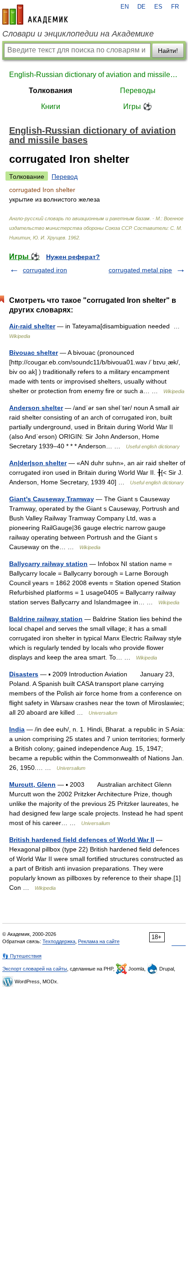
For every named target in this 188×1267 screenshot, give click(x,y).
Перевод (65, 176)
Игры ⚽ (137, 106)
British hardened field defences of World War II (81, 839)
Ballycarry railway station (48, 563)
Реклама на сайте (99, 941)
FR (175, 7)
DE (141, 7)
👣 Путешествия (22, 956)
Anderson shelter (36, 407)
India (17, 729)
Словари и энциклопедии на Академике (78, 33)
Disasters (23, 674)
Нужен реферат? (73, 256)
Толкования (50, 90)
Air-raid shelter (32, 326)
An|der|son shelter (38, 463)
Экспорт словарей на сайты (34, 968)
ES (158, 7)
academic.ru (35, 15)
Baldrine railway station (46, 619)
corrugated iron (45, 270)
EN (124, 7)
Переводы (138, 90)
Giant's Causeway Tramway (51, 499)
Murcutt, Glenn (32, 784)
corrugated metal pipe (140, 270)
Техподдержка (58, 941)
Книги (50, 106)
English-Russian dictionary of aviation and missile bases (94, 74)
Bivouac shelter (33, 352)
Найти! (168, 50)
